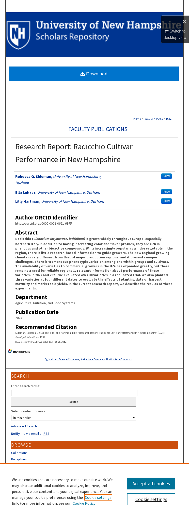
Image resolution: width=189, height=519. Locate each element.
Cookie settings (98, 497)
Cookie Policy (84, 503)
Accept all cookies (151, 483)
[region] (94, 491)
